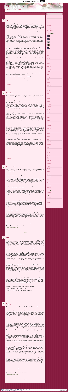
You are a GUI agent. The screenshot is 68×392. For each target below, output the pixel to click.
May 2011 (48, 182)
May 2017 (48, 79)
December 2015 (49, 106)
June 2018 (48, 58)
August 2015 (48, 112)
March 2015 (48, 120)
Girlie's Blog (16, 7)
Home (7, 13)
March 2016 (48, 101)
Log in (48, 199)
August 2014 (48, 131)
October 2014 (49, 128)
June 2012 (48, 168)
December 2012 (49, 163)
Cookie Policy (21, 390)
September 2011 (49, 176)
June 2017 (48, 77)
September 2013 (49, 149)
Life (7, 237)
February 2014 (49, 141)
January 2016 (49, 104)
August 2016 (48, 93)
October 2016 (49, 90)
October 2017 (49, 71)
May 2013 (48, 155)
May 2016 (48, 98)
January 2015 (49, 123)
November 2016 (49, 88)
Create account (49, 197)
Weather (9, 93)
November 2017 (49, 69)
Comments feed (49, 202)
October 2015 (49, 109)
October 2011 (49, 174)
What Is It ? (10, 167)
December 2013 (49, 144)
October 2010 (49, 185)
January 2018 (49, 66)
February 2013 (49, 160)
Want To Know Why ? (50, 30)
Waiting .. (9, 304)
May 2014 (48, 136)
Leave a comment (8, 84)
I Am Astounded (49, 25)
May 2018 (48, 60)
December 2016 (49, 87)
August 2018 (48, 55)
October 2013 (49, 147)
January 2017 (49, 85)
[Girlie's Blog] (32, 7)
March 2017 (48, 82)
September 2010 (49, 187)
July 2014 (48, 133)
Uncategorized (49, 192)
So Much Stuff (49, 28)
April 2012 (48, 171)
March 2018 (48, 63)
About (10, 13)
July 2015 (48, 114)
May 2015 (48, 117)
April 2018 (48, 61)
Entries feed (48, 200)
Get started (42, 1)
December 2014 (49, 125)
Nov (3, 20)
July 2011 (48, 179)
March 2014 (48, 139)
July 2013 (48, 152)
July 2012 (48, 166)
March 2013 (48, 158)
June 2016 (48, 96)
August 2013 (48, 150)
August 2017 (48, 74)
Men (8, 20)
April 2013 (48, 157)
